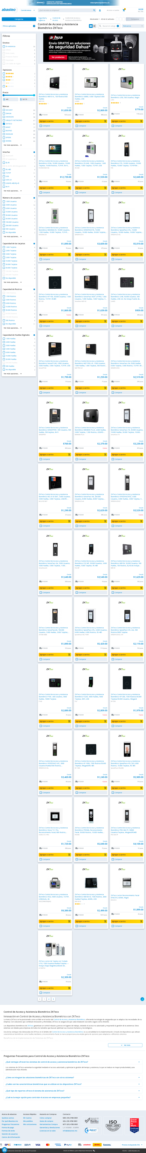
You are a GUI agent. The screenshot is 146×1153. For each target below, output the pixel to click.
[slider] (4, 95)
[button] (28, 10)
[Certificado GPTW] (134, 1125)
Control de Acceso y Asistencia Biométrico (69, 1019)
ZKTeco (30, 1026)
